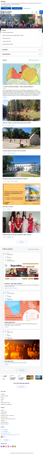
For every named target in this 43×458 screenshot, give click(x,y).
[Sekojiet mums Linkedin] (13, 446)
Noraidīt (6, 8)
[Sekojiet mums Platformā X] (6, 446)
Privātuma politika (4, 411)
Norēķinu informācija (4, 395)
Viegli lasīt (2, 410)
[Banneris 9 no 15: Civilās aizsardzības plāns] (30, 377)
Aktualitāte (4, 97)
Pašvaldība (3, 394)
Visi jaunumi (21, 241)
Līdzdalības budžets (4, 422)
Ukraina (9, 209)
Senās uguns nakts (9, 361)
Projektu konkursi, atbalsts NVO (6, 404)
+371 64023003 (5, 429)
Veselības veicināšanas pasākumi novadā (8, 418)
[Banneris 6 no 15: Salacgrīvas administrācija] (4, 377)
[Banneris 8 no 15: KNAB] (21, 377)
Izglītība (16, 181)
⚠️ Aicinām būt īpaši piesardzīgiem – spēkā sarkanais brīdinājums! (18, 86)
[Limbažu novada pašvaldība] (7, 12)
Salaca (12, 125)
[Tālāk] (41, 377)
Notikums (6, 364)
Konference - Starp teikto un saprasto (13, 283)
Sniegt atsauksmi (21, 386)
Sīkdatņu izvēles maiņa (5, 423)
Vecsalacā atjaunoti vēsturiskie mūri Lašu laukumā (14, 150)
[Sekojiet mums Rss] (15, 446)
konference (10, 288)
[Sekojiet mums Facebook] (1, 446)
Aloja (12, 181)
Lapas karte (3, 420)
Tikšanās (15, 288)
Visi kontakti (6, 439)
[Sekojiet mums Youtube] (4, 446)
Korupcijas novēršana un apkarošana (7, 415)
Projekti (9, 125)
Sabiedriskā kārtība (4, 417)
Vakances (2, 397)
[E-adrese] (3, 437)
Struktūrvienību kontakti (5, 402)
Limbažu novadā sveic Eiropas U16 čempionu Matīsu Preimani (17, 234)
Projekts (9, 181)
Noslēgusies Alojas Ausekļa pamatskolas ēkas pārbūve (15, 178)
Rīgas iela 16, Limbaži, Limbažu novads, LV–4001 (10, 434)
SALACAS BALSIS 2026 (10, 322)
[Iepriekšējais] (2, 377)
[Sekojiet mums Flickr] (10, 446)
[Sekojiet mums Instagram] (8, 446)
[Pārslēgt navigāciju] (41, 12)
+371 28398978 (5, 431)
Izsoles (2, 400)
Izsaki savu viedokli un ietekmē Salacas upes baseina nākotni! (17, 122)
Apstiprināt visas (17, 8)
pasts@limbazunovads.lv (6, 433)
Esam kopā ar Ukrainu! (8, 206)
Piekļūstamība (3, 413)
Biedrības (13, 153)
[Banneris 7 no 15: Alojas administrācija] (13, 377)
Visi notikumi (21, 370)
